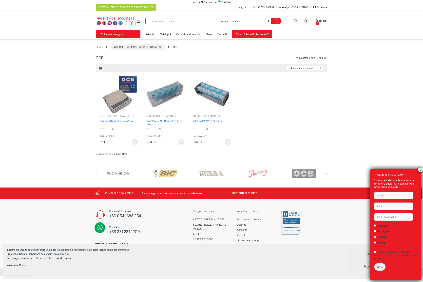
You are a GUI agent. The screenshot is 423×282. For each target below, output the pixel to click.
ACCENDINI (200, 234)
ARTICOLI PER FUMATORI (208, 219)
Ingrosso (382, 225)
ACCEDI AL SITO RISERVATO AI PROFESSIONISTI (125, 7)
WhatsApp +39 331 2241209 (293, 7)
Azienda (149, 34)
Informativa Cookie (16, 265)
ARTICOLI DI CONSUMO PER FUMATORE (137, 47)
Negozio (242, 7)
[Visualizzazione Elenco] (112, 68)
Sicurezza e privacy (248, 240)
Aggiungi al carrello (133, 142)
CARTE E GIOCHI (203, 239)
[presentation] (326, 174)
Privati (381, 242)
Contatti (222, 34)
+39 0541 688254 (265, 7)
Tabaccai (382, 236)
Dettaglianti (384, 231)
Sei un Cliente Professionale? (252, 34)
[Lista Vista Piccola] (117, 68)
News (209, 34)
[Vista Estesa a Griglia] (100, 68)
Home (99, 47)
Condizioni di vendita (188, 34)
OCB (132, 116)
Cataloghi (165, 34)
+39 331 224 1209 (124, 231)
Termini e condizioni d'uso (392, 253)
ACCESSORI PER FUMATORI (114, 116)
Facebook (322, 7)
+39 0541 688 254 (125, 215)
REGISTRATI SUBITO (244, 193)
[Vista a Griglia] (106, 68)
